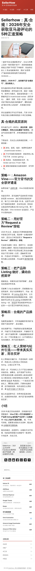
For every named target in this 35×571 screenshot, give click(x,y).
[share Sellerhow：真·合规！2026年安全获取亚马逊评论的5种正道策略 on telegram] (25, 459)
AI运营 (17, 544)
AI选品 (17, 558)
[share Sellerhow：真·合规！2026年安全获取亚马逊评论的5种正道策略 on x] (5, 459)
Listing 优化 (18, 294)
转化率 (14, 303)
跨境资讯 (17, 555)
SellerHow (9, 3)
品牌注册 (13, 188)
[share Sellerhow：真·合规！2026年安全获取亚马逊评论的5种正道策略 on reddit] (13, 459)
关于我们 (29, 568)
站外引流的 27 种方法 (15, 389)
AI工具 (17, 551)
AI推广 (17, 548)
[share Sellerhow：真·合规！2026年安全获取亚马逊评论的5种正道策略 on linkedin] (9, 459)
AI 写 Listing (15, 300)
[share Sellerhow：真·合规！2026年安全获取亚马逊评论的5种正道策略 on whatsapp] (21, 459)
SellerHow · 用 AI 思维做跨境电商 (17, 568)
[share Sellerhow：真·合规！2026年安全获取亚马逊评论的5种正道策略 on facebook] (17, 459)
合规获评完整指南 (10, 425)
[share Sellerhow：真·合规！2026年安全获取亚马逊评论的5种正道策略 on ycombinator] (29, 459)
